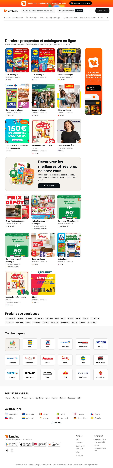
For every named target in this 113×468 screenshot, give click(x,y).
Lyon (31, 398)
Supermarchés (18, 17)
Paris (8, 398)
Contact (79, 442)
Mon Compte (103, 10)
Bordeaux (39, 398)
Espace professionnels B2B (99, 448)
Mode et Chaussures (70, 17)
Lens (47, 398)
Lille (79, 398)
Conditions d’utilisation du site (62, 465)
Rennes (62, 398)
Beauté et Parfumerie (88, 17)
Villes (78, 452)
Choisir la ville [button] (68, 10)
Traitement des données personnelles (85, 465)
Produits (79, 455)
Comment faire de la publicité (99, 440)
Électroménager (31, 17)
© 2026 (21, 465)
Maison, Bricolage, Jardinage (50, 17)
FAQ (77, 439)
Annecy (24, 398)
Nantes (54, 398)
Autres (100, 17)
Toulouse (71, 398)
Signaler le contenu (80, 447)
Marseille (16, 398)
